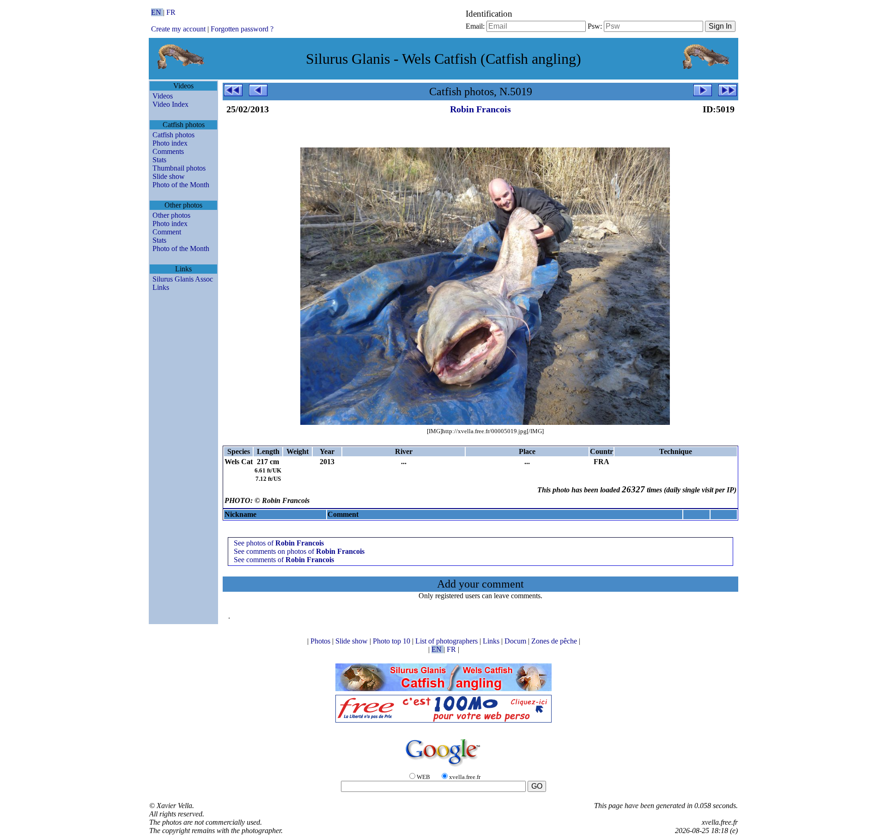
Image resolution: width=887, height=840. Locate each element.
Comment (166, 232)
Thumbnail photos (179, 168)
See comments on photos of (299, 551)
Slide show (168, 176)
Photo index (170, 143)
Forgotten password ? (242, 29)
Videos (162, 96)
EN (157, 12)
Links (160, 287)
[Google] (443, 767)
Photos (321, 641)
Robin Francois (480, 109)
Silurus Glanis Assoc (182, 279)
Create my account (178, 29)
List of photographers (447, 641)
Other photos (171, 215)
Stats (159, 160)
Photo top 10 (392, 641)
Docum (516, 641)
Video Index (170, 104)
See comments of (284, 560)
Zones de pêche (555, 641)
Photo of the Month (180, 185)
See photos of (279, 543)
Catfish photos (173, 135)
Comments (168, 151)
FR (171, 12)
